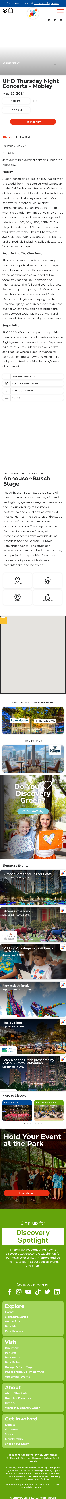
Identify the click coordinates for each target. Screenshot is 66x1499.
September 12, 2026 (13, 955)
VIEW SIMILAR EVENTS (24, 377)
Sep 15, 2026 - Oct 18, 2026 (16, 989)
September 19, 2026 (13, 1026)
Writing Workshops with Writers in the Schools (28, 949)
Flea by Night (12, 1023)
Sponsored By (11, 62)
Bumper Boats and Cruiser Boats (27, 874)
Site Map (25, 1458)
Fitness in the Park (16, 911)
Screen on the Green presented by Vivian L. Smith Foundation (28, 1061)
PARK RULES (48, 600)
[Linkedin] (57, 1292)
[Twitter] (47, 1292)
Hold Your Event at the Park (32, 1140)
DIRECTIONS (17, 584)
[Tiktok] (38, 1292)
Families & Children (46, 1102)
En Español (23, 136)
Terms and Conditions (21, 1454)
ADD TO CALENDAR (22, 391)
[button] (48, 19)
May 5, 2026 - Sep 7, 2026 (16, 877)
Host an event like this (26, 384)
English (7, 136)
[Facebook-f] (9, 1292)
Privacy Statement (45, 1454)
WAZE (47, 584)
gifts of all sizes (42, 1479)
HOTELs (16, 398)
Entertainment (11, 1102)
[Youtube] (28, 1292)
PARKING (17, 600)
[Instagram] (19, 1292)
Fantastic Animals (15, 985)
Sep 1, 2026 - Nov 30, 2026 (16, 915)
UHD (5, 65)
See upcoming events (46, 3)
